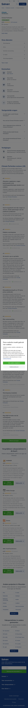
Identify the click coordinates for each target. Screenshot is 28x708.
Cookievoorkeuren (14, 367)
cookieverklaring (7, 358)
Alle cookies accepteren (14, 363)
